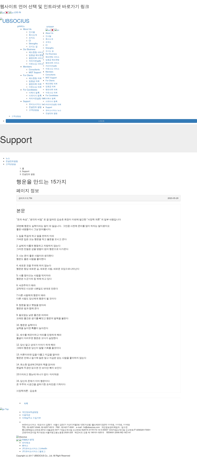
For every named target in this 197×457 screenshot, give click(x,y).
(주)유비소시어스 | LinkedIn (34, 448)
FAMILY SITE (28, 439)
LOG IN (17, 12)
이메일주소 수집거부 (31, 417)
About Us (27, 29)
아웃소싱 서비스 (36, 63)
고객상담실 (34, 109)
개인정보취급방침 (30, 412)
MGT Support (35, 72)
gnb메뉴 (21, 26)
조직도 (32, 37)
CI (30, 40)
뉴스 (8, 158)
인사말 (32, 31)
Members (27, 66)
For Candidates (30, 89)
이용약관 (26, 414)
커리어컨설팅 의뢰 (37, 98)
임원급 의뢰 (34, 81)
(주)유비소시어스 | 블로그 (33, 451)
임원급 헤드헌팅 (36, 55)
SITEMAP (50, 26)
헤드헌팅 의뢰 (35, 78)
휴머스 (25, 445)
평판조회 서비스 (36, 57)
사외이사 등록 (35, 95)
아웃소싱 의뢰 (35, 86)
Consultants (34, 69)
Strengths (33, 43)
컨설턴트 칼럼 (35, 107)
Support (26, 101)
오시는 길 (33, 46)
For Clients (28, 75)
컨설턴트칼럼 (12, 161)
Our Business (29, 49)
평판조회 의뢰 (35, 83)
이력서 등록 (34, 92)
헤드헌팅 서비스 (36, 52)
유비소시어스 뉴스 (37, 104)
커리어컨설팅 (35, 60)
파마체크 (26, 442)
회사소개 (33, 34)
